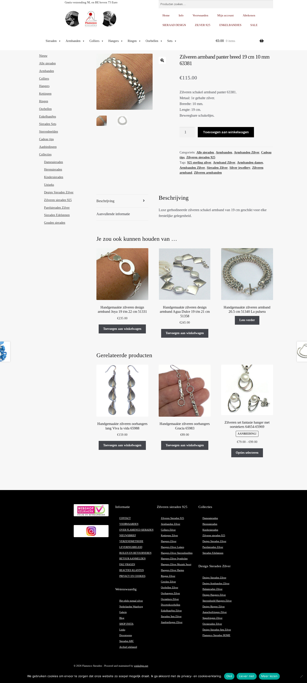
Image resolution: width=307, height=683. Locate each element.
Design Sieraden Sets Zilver (216, 629)
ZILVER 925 (202, 25)
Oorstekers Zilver (170, 599)
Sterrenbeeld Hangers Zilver (217, 601)
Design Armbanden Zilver (215, 583)
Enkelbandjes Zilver (171, 610)
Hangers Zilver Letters (172, 547)
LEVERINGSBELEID (130, 547)
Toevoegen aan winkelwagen (226, 132)
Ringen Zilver (168, 576)
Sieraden (51, 41)
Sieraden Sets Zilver (171, 616)
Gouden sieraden (54, 222)
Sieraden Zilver (217, 167)
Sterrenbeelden (48, 131)
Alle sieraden (205, 152)
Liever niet (246, 676)
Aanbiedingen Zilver (171, 622)
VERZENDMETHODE (131, 541)
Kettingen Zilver (169, 535)
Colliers (94, 41)
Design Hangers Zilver (214, 595)
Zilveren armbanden (208, 172)
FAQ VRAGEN (127, 564)
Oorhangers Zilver (170, 593)
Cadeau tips (46, 139)
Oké (229, 676)
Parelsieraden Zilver (57, 207)
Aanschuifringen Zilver (214, 612)
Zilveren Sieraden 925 (172, 518)
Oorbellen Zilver (169, 587)
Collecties (45, 154)
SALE (254, 25)
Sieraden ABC (126, 641)
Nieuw (43, 55)
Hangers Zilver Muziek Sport (176, 564)
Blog (121, 618)
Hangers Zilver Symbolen (174, 558)
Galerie (123, 612)
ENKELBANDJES (230, 25)
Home (166, 15)
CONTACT (125, 518)
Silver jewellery (239, 167)
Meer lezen (269, 676)
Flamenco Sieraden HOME (216, 635)
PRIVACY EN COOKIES (132, 576)
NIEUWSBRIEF (127, 535)
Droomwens (125, 635)
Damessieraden (53, 162)
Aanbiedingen (48, 147)
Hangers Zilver (168, 541)
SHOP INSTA (126, 624)
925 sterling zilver (199, 162)
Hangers (113, 41)
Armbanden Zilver (246, 152)
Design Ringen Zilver (213, 606)
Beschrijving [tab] (105, 201)
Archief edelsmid (128, 647)
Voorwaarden (200, 15)
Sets (169, 41)
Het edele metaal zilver (131, 601)
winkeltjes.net (141, 666)
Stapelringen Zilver (212, 618)
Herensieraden (53, 169)
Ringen (132, 41)
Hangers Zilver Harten (172, 570)
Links (122, 629)
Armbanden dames (250, 162)
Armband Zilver (224, 162)
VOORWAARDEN (128, 524)
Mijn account (225, 15)
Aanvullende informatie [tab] (113, 214)
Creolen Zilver (168, 581)
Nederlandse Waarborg (131, 606)
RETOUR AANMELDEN (132, 558)
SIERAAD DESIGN (174, 25)
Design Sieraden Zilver (58, 192)
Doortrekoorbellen (170, 605)
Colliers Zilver (168, 530)
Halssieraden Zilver (212, 589)
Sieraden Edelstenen (57, 215)
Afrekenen (249, 15)
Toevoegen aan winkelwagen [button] (122, 329)
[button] (162, 60)
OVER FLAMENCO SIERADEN (136, 530)
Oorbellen (152, 41)
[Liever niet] (301, 676)
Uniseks (49, 184)
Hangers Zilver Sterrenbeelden (177, 553)
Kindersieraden (53, 177)
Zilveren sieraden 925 (200, 157)
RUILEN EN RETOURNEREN (135, 553)
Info (181, 15)
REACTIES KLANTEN (131, 570)
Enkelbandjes (47, 116)
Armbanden (73, 41)
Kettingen (45, 93)
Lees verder (247, 320)
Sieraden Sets (47, 124)
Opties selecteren (247, 452)
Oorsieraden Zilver (212, 624)
